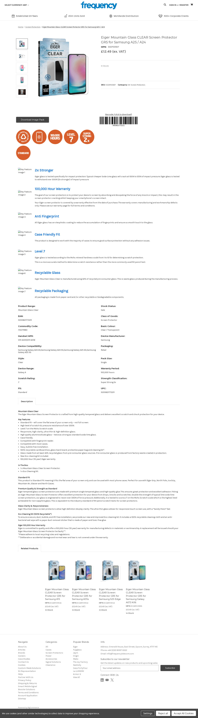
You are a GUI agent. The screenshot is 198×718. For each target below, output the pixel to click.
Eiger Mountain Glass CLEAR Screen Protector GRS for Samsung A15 (57, 594)
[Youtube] (107, 680)
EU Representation (27, 671)
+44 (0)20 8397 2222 (114, 650)
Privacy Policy (24, 680)
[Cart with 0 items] (192, 5)
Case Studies (24, 659)
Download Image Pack (32, 119)
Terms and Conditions (28, 692)
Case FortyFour (80, 668)
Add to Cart (63, 579)
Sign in (172, 5)
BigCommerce (33, 708)
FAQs (20, 674)
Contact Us (23, 662)
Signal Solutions (53, 662)
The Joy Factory (80, 662)
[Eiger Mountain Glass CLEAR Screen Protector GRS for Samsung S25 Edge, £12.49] (110, 570)
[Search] (165, 5)
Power (48, 656)
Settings (147, 713)
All (47, 646)
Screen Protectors (54, 653)
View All (76, 677)
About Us (22, 646)
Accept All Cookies (184, 713)
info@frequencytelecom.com (117, 653)
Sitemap (22, 698)
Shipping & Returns (27, 683)
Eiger (75, 646)
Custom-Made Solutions (29, 668)
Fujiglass (77, 650)
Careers (22, 656)
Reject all (163, 713)
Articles (21, 650)
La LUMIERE (78, 671)
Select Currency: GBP (16, 5)
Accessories (51, 659)
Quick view (51, 579)
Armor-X (77, 674)
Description (27, 401)
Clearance (50, 665)
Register (183, 5)
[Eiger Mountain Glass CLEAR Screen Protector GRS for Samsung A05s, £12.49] (84, 570)
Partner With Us (25, 677)
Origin (76, 656)
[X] (112, 680)
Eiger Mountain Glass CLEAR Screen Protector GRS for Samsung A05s (84, 594)
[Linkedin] (102, 680)
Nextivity (77, 665)
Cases (48, 650)
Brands (21, 653)
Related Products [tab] (29, 548)
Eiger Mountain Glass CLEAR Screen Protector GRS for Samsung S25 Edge (111, 594)
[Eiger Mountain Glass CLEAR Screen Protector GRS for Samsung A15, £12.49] (57, 570)
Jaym (75, 653)
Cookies (22, 665)
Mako (75, 659)
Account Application (27, 695)
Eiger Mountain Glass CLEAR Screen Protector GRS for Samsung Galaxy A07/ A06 (138, 596)
